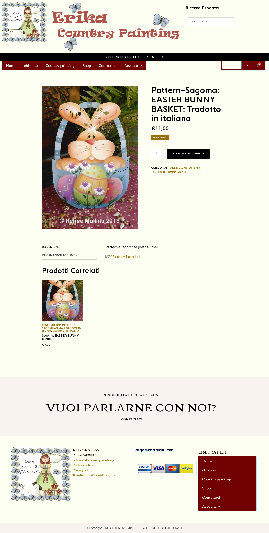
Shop (87, 65)
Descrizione (50, 247)
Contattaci (108, 65)
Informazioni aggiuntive (60, 255)
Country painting (60, 65)
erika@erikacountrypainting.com (96, 460)
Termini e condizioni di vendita (94, 475)
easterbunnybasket (172, 172)
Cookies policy (83, 465)
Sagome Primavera (65, 330)
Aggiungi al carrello (188, 153)
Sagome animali (53, 328)
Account (131, 65)
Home (11, 65)
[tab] (69, 247)
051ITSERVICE (173, 528)
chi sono (31, 65)
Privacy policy (82, 470)
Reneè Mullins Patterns (184, 167)
